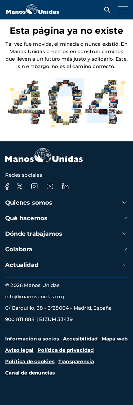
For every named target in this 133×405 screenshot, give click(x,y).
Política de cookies (30, 361)
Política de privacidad (65, 350)
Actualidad (21, 264)
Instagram (34, 186)
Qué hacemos (26, 218)
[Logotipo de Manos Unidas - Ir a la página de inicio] (32, 12)
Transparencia (76, 361)
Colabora (19, 249)
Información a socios (32, 339)
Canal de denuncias (30, 373)
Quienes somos (29, 202)
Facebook (7, 186)
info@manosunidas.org (34, 296)
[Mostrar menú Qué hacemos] (125, 218)
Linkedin (65, 186)
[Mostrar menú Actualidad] (125, 264)
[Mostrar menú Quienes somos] (125, 202)
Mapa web (115, 339)
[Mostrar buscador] (105, 10)
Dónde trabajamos (33, 233)
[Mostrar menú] (121, 9)
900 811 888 (20, 319)
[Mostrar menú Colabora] (125, 249)
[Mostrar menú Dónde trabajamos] (125, 233)
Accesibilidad (80, 339)
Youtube (50, 186)
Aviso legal (19, 350)
